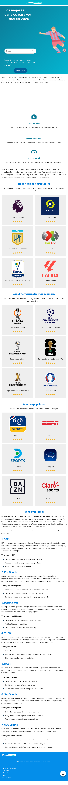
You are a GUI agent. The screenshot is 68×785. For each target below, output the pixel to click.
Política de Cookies (8, 773)
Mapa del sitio (6, 778)
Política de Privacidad (9, 768)
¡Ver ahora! (20, 70)
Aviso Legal (5, 771)
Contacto (5, 775)
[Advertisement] (20, 34)
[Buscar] (32, 50)
